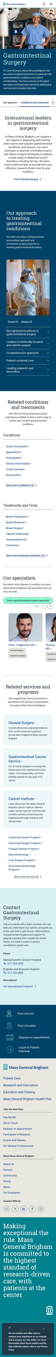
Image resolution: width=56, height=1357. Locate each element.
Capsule (17, 533)
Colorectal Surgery (24, 843)
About (8, 1164)
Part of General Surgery (26, 179)
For (11, 1192)
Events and (14, 1140)
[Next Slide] (50, 606)
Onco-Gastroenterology (21, 867)
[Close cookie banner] (44, 1329)
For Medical (18, 1145)
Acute (16, 446)
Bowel (16, 516)
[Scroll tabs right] (54, 103)
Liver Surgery (21, 860)
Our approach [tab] (10, 102)
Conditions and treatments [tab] (35, 102)
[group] (20, 639)
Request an (17, 1128)
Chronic (17, 463)
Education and (19, 1092)
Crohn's (15, 469)
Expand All (13, 321)
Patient (11, 1078)
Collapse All (26, 321)
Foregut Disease (23, 848)
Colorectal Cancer (24, 837)
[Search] (44, 4)
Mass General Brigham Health (27, 1099)
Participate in (16, 1134)
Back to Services (14, 12)
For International (18, 986)
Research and (20, 1085)
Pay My (9, 1117)
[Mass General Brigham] (14, 3)
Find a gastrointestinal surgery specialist (28, 600)
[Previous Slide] (43, 606)
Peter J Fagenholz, (21, 644)
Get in (10, 1123)
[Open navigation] (51, 4)
